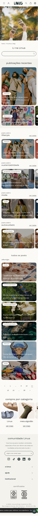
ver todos (32, 135)
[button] (26, 3)
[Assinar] (31, 453)
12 (8, 390)
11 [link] (32, 386)
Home (3, 43)
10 (26, 386)
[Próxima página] (30, 390)
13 (13, 390)
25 (24, 390)
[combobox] (19, 53)
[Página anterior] (5, 386)
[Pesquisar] (34, 53)
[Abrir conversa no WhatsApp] (34, 511)
